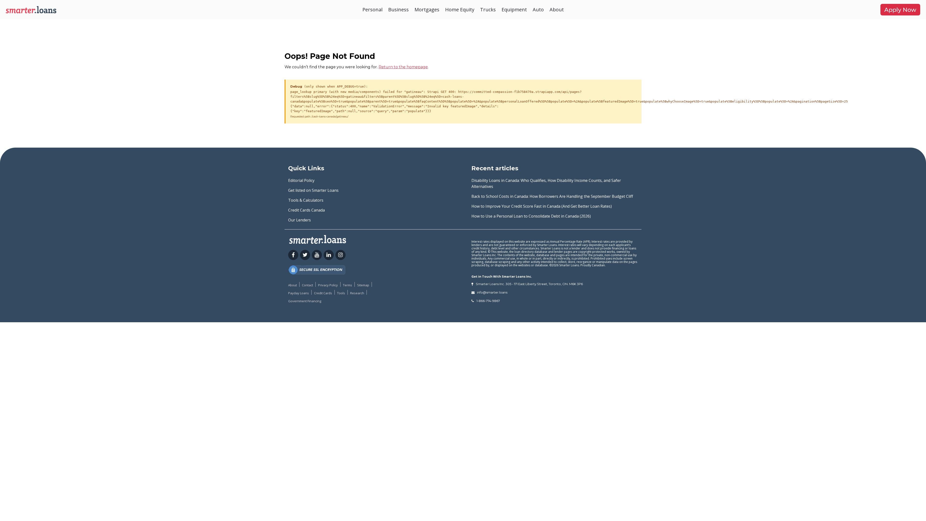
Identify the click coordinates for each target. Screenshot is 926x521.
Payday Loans (298, 293)
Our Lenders (299, 220)
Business (398, 9)
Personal (372, 9)
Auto (538, 9)
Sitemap (363, 285)
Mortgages (427, 9)
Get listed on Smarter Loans (313, 190)
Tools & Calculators (305, 200)
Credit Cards (323, 293)
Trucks (488, 9)
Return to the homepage (403, 67)
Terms (347, 285)
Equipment (514, 9)
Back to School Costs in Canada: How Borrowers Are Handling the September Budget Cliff (552, 196)
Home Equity (459, 9)
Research (357, 293)
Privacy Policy (328, 285)
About (557, 9)
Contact (307, 285)
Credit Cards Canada (306, 210)
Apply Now (900, 9)
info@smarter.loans (492, 292)
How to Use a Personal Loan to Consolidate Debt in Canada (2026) (531, 216)
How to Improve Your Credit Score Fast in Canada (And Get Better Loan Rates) (541, 206)
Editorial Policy (301, 180)
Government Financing (304, 301)
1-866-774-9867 (488, 301)
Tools (341, 293)
